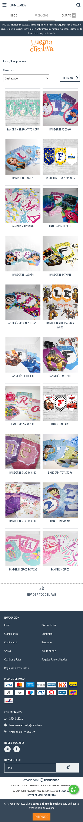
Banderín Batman (60, 275)
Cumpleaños (11, 634)
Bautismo (47, 642)
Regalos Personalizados (54, 659)
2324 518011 (16, 718)
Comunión (47, 634)
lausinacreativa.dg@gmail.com (25, 725)
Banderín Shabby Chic (22, 521)
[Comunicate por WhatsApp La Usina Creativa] (74, 789)
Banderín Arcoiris (23, 226)
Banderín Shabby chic (22, 473)
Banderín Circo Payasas (23, 569)
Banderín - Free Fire (23, 376)
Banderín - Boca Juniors (60, 178)
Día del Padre (49, 625)
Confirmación (11, 642)
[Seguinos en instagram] (7, 749)
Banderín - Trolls (60, 226)
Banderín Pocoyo (60, 129)
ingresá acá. (64, 790)
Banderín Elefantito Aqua (23, 129)
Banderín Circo (60, 569)
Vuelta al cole (49, 651)
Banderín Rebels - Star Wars (60, 325)
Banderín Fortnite (60, 376)
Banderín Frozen (22, 178)
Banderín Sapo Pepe (23, 424)
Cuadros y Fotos (12, 659)
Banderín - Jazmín (23, 275)
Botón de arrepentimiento (41, 795)
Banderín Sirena (60, 521)
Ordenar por (8, 70)
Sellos (7, 651)
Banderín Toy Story (60, 473)
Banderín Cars (60, 424)
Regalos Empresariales (16, 668)
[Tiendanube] (41, 781)
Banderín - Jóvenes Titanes (23, 323)
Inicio (6, 61)
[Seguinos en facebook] (16, 749)
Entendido (41, 817)
